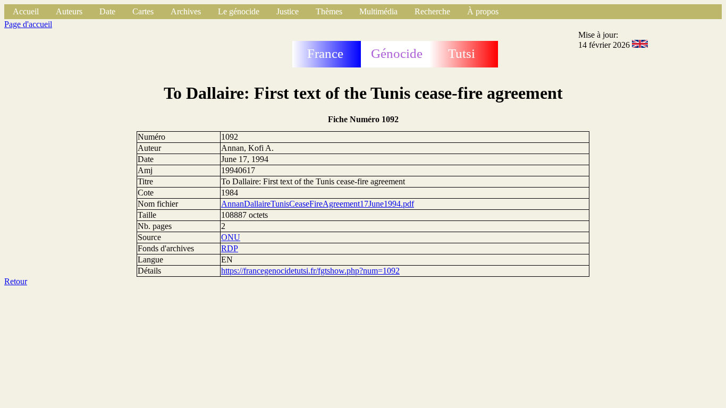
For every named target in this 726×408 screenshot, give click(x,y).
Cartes (143, 11)
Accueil (26, 11)
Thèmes (329, 11)
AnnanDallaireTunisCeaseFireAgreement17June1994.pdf (317, 203)
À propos (483, 11)
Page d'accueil (28, 24)
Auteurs (69, 11)
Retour (15, 281)
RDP (229, 248)
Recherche (432, 11)
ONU (230, 237)
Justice (287, 11)
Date (107, 11)
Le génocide (238, 11)
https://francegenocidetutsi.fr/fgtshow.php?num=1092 (310, 270)
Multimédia (378, 11)
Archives (186, 11)
